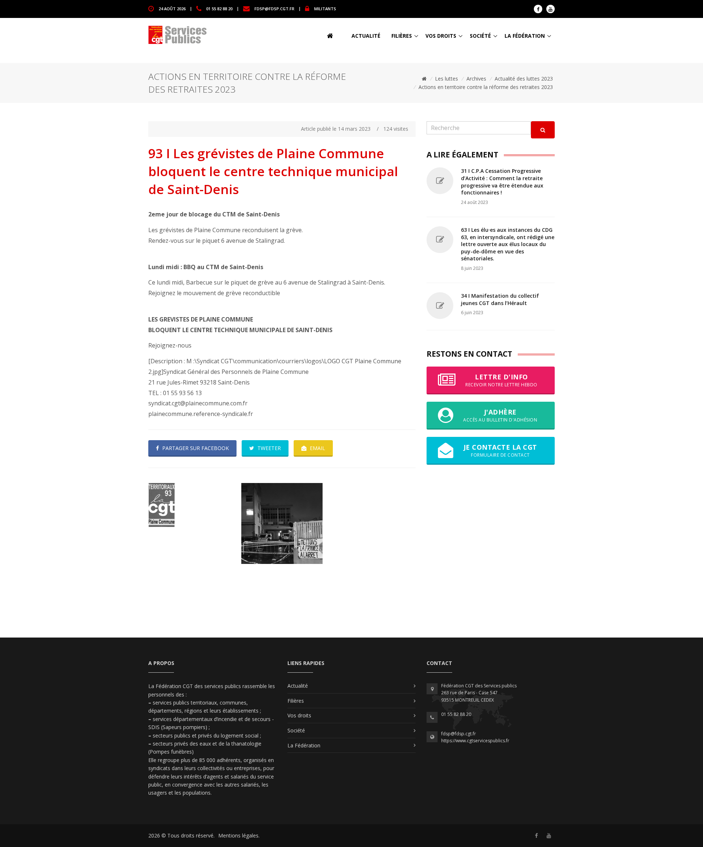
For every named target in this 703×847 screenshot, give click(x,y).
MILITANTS (325, 8)
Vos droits (440, 35)
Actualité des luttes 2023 (524, 78)
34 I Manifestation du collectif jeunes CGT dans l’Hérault (500, 299)
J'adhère (500, 415)
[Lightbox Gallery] (189, 505)
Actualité (366, 35)
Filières (401, 35)
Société (480, 35)
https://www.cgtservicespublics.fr (475, 741)
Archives (476, 78)
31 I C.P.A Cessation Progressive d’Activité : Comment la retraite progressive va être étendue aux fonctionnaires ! (502, 181)
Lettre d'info (501, 379)
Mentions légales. (239, 835)
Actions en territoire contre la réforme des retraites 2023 (486, 86)
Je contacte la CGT (500, 450)
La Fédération (525, 35)
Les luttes (446, 78)
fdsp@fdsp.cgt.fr (274, 8)
